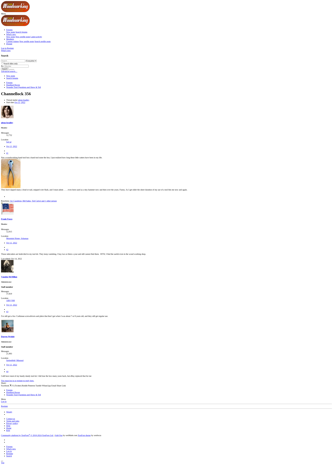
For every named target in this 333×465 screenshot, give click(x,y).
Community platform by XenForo (27, 435)
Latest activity (36, 37)
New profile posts (22, 37)
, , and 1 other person (33, 201)
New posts (10, 32)
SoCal (8, 142)
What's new (11, 34)
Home (8, 428)
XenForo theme (84, 435)
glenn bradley (23, 100)
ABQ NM (10, 300)
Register (4, 406)
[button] (3, 14)
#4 (7, 371)
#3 (7, 312)
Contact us (10, 419)
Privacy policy (12, 423)
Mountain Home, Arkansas (17, 238)
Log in (4, 401)
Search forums (21, 32)
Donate (9, 44)
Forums (9, 30)
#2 (7, 250)
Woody (9, 412)
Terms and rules (12, 421)
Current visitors (12, 41)
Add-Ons (58, 435)
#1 (7, 153)
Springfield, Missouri (15, 360)
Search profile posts (42, 41)
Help (8, 426)
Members (10, 39)
